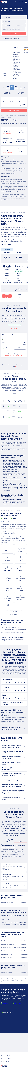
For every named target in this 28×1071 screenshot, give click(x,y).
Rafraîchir (13, 328)
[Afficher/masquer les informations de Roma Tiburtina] (25, 877)
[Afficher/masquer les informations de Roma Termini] (25, 867)
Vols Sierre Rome (6, 920)
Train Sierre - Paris (6, 941)
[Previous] (3, 401)
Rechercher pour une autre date (14, 355)
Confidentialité (5, 1062)
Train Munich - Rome (7, 957)
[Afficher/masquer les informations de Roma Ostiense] (25, 885)
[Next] (24, 87)
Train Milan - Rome (6, 972)
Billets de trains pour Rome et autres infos (14, 924)
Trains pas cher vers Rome (10, 980)
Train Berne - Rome (6, 954)
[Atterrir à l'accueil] (4, 2)
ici (15, 366)
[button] (8, 25)
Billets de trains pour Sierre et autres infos (14, 922)
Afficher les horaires (7, 152)
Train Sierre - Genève (7, 902)
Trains (9, 979)
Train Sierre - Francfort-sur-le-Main (11, 947)
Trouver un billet (7, 133)
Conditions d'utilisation (7, 1059)
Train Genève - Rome (7, 951)
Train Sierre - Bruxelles (7, 944)
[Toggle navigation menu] (26, 2)
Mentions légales (6, 1056)
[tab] (7, 92)
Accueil (3, 979)
